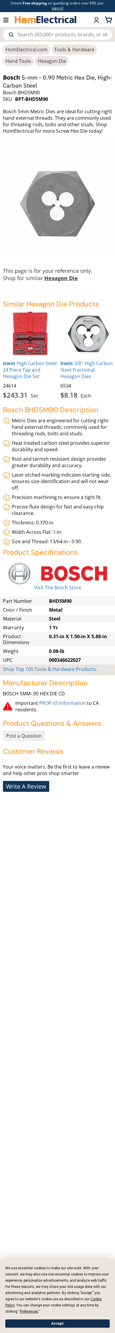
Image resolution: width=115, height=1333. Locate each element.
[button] (9, 19)
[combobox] (57, 34)
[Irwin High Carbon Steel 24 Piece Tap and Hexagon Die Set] (30, 333)
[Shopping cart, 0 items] (109, 19)
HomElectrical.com (26, 49)
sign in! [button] (57, 8)
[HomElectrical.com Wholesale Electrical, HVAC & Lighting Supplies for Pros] (46, 19)
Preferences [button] (29, 1311)
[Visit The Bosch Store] (57, 573)
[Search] (11, 35)
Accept (57, 1323)
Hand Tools (18, 61)
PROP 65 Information (62, 703)
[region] (57, 353)
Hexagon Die (52, 61)
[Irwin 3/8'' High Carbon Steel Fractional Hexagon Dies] (87, 333)
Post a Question (24, 736)
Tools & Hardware (74, 49)
